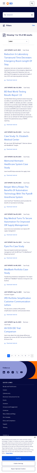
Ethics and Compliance (9, 420)
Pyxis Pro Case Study (14, 246)
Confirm (18, 458)
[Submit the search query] (5, 15)
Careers (5, 390)
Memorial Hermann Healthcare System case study (16, 164)
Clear (33, 25)
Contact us (6, 435)
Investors (5, 403)
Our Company (6, 417)
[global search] (32, 3)
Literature (5, 410)
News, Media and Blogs (9, 414)
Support (5, 424)
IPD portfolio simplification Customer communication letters (17, 301)
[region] (18, 454)
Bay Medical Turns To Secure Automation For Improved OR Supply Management (18, 221)
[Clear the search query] (32, 15)
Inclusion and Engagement (10, 407)
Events (4, 400)
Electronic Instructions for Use (11, 397)
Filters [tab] (9, 26)
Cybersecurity (6, 393)
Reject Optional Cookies (18, 468)
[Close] (34, 437)
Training (5, 427)
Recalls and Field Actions (9, 386)
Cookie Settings (18, 463)
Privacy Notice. (9, 453)
